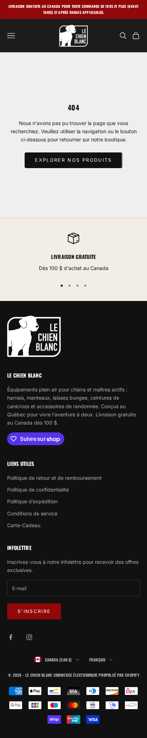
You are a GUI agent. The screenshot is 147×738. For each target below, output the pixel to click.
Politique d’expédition (32, 501)
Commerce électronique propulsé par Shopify (96, 675)
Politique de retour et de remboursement (54, 478)
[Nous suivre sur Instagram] (29, 637)
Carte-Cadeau (23, 525)
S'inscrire (34, 611)
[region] (73, 253)
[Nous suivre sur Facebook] (10, 637)
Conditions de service (32, 513)
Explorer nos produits (73, 160)
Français (97, 659)
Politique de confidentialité (38, 490)
